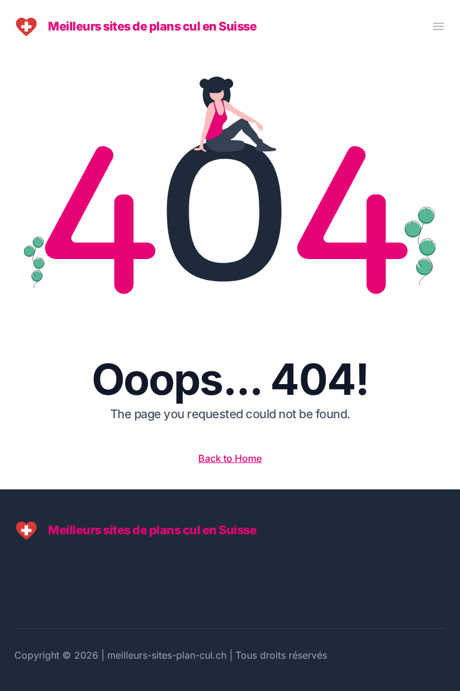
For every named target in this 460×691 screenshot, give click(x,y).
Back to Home (230, 458)
